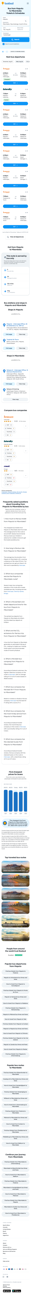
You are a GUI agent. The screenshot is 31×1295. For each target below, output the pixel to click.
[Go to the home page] (7, 3)
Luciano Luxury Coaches (8, 493)
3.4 (14, 481)
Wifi (8, 435)
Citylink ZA (18, 493)
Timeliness (9, 428)
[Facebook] (7, 1277)
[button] (25, 21)
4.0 (11, 449)
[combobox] (15, 18)
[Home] (3, 51)
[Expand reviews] (26, 426)
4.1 (14, 431)
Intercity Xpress (8, 444)
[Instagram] (3, 1277)
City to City (19, 491)
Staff (8, 449)
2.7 (13, 453)
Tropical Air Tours (13, 339)
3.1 (13, 428)
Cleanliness (9, 431)
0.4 (10, 484)
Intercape (6, 419)
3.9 (14, 456)
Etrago (6, 469)
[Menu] (27, 3)
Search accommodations (12, 44)
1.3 (10, 435)
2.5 (11, 474)
